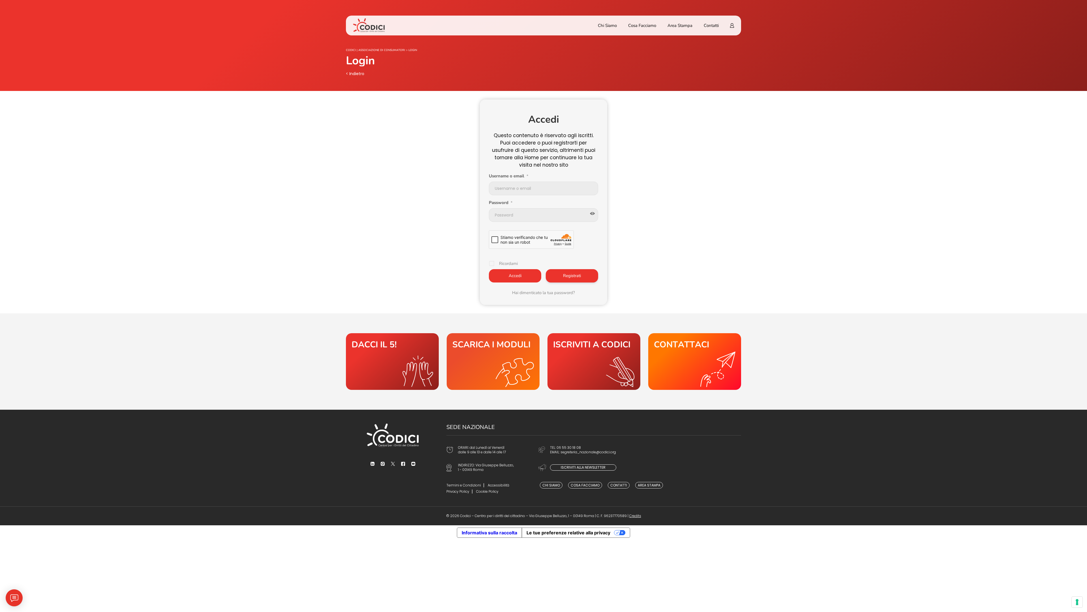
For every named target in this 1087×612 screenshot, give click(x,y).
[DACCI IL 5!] (392, 361)
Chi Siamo (607, 25)
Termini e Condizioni (463, 485)
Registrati (572, 276)
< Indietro (355, 73)
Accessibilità (498, 485)
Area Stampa (679, 25)
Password (500, 202)
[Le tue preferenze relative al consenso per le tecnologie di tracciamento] (1077, 602)
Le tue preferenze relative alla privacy (568, 533)
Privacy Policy (457, 491)
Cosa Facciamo (642, 25)
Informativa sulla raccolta (489, 533)
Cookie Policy (487, 491)
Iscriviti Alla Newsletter (583, 467)
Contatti (711, 25)
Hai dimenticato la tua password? (543, 293)
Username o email (508, 176)
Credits (635, 515)
